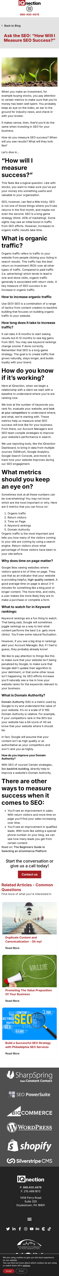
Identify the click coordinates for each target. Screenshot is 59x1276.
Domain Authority (13, 701)
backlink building (18, 768)
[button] (29, 1219)
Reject (21, 1271)
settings (26, 1265)
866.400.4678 (32, 1187)
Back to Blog (12, 25)
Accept (8, 1271)
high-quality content (41, 579)
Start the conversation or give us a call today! (29, 863)
